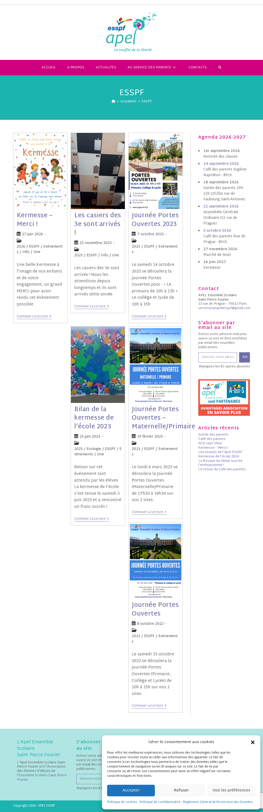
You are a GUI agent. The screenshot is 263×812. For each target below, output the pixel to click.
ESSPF (147, 101)
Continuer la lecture (34, 317)
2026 (21, 246)
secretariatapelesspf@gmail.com (224, 308)
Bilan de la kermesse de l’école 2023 (94, 418)
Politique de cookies (122, 802)
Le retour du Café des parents (222, 469)
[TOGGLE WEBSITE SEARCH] (220, 67)
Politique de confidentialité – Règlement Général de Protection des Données (196, 802)
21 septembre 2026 (221, 206)
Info (26, 252)
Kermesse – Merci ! (35, 220)
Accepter (131, 790)
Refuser (181, 790)
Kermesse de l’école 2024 (218, 457)
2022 (136, 636)
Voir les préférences (231, 790)
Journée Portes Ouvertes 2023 (155, 220)
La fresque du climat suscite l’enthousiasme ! (220, 463)
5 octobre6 (217, 231)
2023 (78, 255)
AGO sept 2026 (210, 443)
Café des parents (212, 439)
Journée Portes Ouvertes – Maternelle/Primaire (163, 418)
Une (36, 252)
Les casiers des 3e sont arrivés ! (97, 224)
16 (221, 164)
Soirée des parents (213, 435)
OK (245, 357)
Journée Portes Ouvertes (155, 610)
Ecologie (94, 449)
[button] (252, 742)
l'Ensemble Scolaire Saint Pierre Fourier (42, 777)
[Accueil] (113, 101)
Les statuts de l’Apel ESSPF (220, 452)
